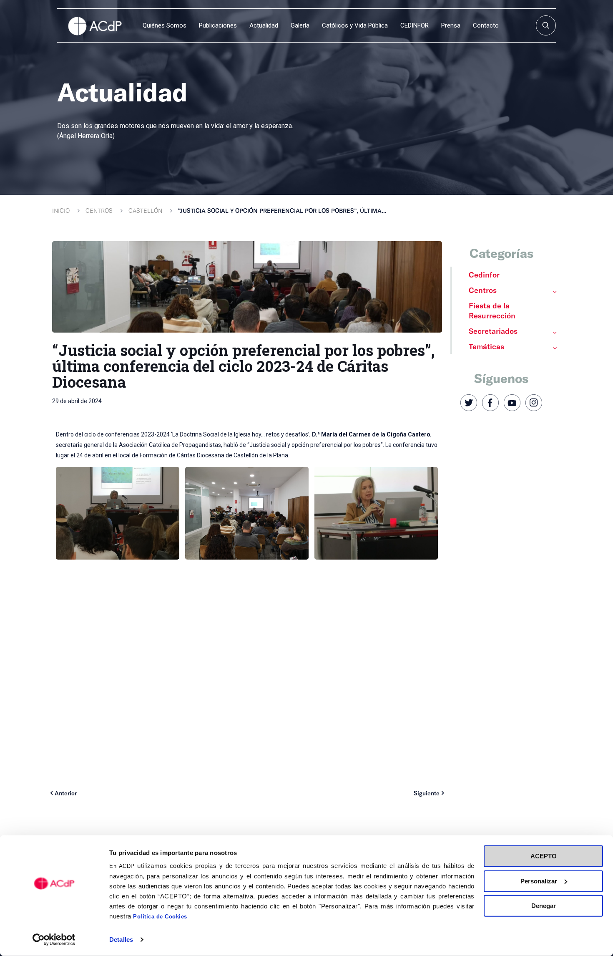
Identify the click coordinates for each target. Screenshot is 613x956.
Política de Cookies (160, 916)
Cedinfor (484, 274)
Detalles (121, 939)
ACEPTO (543, 856)
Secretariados (493, 330)
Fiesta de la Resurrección (492, 310)
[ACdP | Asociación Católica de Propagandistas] (94, 25)
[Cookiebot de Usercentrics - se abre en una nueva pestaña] (54, 939)
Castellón (145, 210)
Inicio (61, 210)
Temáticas (486, 346)
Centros (99, 210)
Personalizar (538, 880)
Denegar (543, 905)
